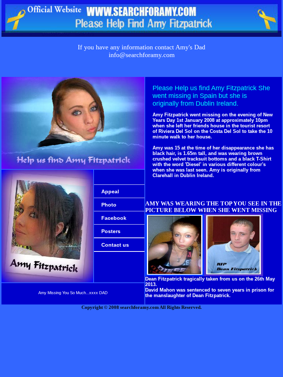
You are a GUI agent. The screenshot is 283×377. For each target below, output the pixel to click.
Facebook (113, 218)
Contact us (115, 245)
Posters (110, 231)
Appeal (110, 191)
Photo (108, 205)
